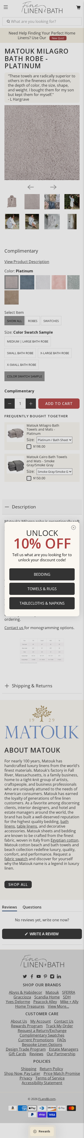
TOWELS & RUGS (42, 588)
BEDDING (42, 574)
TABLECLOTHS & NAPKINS (42, 603)
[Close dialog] (73, 527)
